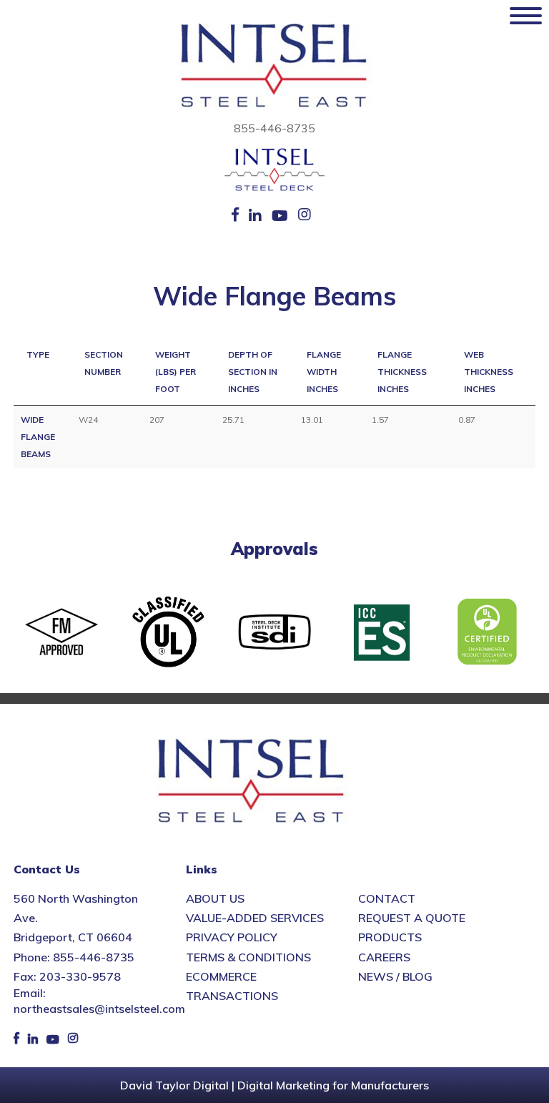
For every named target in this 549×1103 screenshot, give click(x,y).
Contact (386, 898)
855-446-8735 (274, 128)
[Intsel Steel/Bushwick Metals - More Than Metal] (274, 66)
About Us (215, 898)
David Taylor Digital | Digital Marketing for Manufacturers (274, 1085)
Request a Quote (411, 918)
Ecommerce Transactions (232, 986)
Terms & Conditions (248, 957)
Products (390, 937)
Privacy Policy (231, 937)
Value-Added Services (255, 918)
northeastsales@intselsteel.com (99, 1008)
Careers (384, 957)
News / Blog (395, 976)
